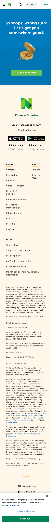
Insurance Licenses (14, 352)
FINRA (18, 409)
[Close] (47, 496)
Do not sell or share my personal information (22, 273)
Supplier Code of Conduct (19, 250)
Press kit (10, 224)
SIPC (24, 409)
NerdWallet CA (29, 492)
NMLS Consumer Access (16, 323)
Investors (11, 229)
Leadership (12, 175)
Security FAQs (36, 176)
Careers (10, 180)
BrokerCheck (11, 422)
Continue (25, 519)
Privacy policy (13, 256)
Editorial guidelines (16, 199)
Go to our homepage (26, 73)
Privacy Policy (27, 416)
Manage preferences (25, 511)
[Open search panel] (20, 5)
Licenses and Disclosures (17, 327)
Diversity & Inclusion (11, 192)
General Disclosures (14, 420)
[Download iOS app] (16, 139)
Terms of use (12, 245)
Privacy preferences (16, 266)
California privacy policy (18, 261)
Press (9, 218)
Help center (37, 170)
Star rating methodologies (13, 206)
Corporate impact (15, 186)
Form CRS (35, 413)
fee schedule (29, 420)
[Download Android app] (36, 139)
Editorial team (13, 213)
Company (11, 170)
